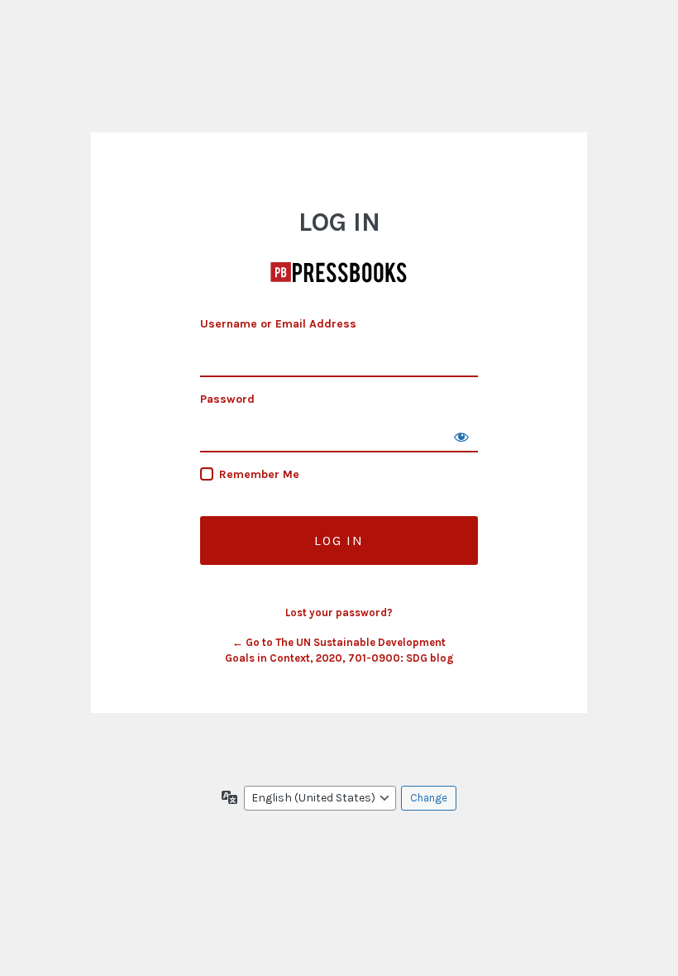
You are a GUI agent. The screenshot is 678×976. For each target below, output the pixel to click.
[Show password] (461, 435)
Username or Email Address (278, 324)
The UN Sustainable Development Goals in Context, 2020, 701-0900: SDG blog (339, 272)
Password (227, 399)
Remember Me (259, 474)
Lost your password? (339, 612)
